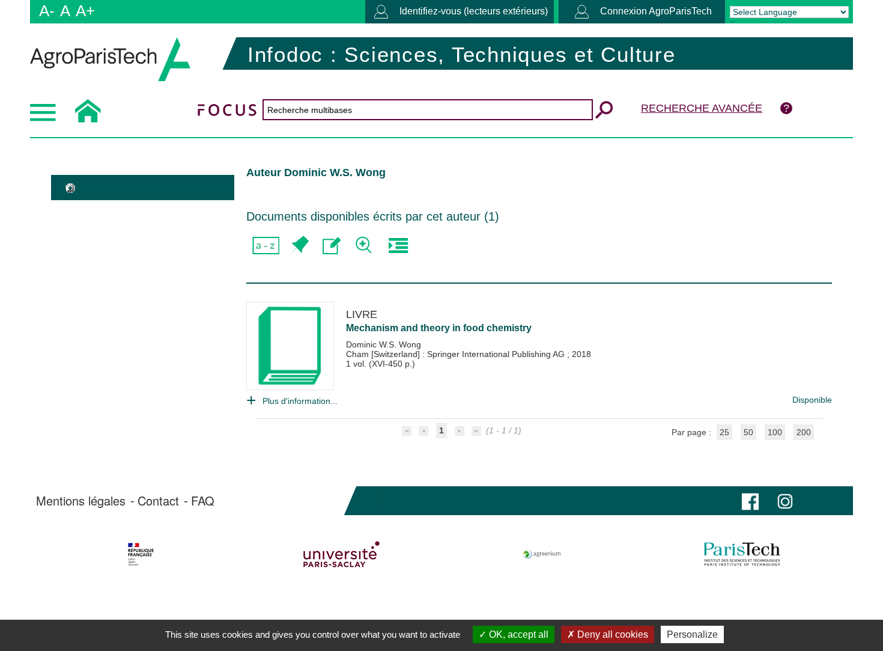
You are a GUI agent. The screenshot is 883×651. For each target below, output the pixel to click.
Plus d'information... (300, 401)
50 (748, 432)
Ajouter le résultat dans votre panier (298, 245)
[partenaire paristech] (742, 554)
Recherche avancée (701, 108)
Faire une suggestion (331, 245)
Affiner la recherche (364, 245)
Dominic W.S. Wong (383, 344)
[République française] (141, 554)
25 (724, 432)
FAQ (202, 501)
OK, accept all (517, 634)
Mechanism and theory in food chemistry (439, 328)
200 (804, 432)
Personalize (692, 634)
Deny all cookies (611, 634)
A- (47, 11)
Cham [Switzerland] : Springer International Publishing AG (456, 354)
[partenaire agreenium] (542, 554)
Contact (158, 501)
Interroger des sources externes (397, 245)
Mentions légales (81, 501)
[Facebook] (750, 500)
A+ (85, 11)
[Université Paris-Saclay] (341, 554)
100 (775, 432)
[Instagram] (785, 500)
